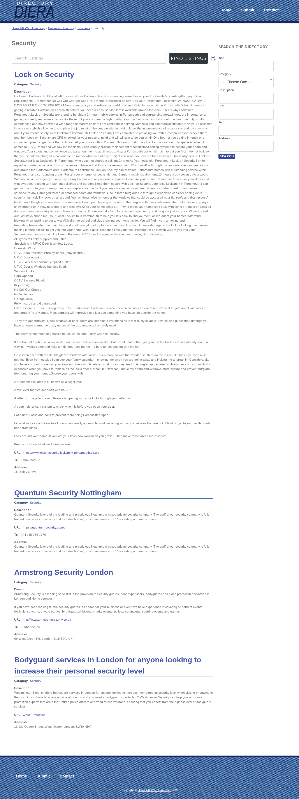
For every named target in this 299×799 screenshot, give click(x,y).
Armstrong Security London (63, 572)
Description (226, 90)
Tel (220, 122)
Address (224, 138)
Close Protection (34, 715)
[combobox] (246, 82)
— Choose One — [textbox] (237, 82)
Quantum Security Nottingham (67, 493)
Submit (247, 10)
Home (225, 10)
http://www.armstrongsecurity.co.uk (47, 619)
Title (221, 58)
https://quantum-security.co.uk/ (44, 527)
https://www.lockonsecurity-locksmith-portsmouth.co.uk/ (61, 452)
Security (35, 84)
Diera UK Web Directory (154, 790)
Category (224, 74)
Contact (271, 10)
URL (221, 106)
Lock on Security (44, 74)
